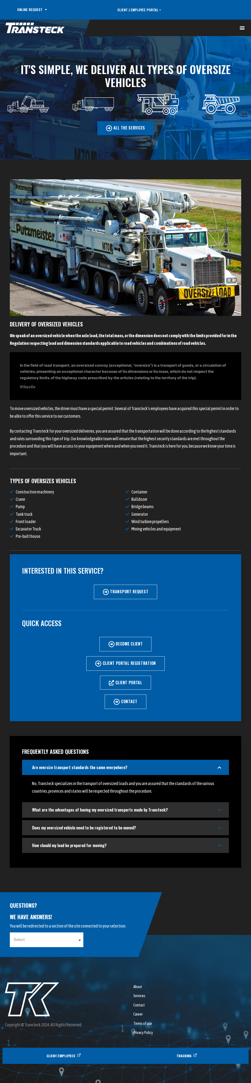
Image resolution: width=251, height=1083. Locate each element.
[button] (242, 28)
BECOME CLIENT (129, 644)
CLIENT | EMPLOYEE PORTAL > (139, 10)
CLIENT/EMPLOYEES (61, 1055)
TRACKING (183, 1055)
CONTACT (129, 701)
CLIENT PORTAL (128, 682)
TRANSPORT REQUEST (129, 591)
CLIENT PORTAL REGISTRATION (129, 663)
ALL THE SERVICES (129, 128)
